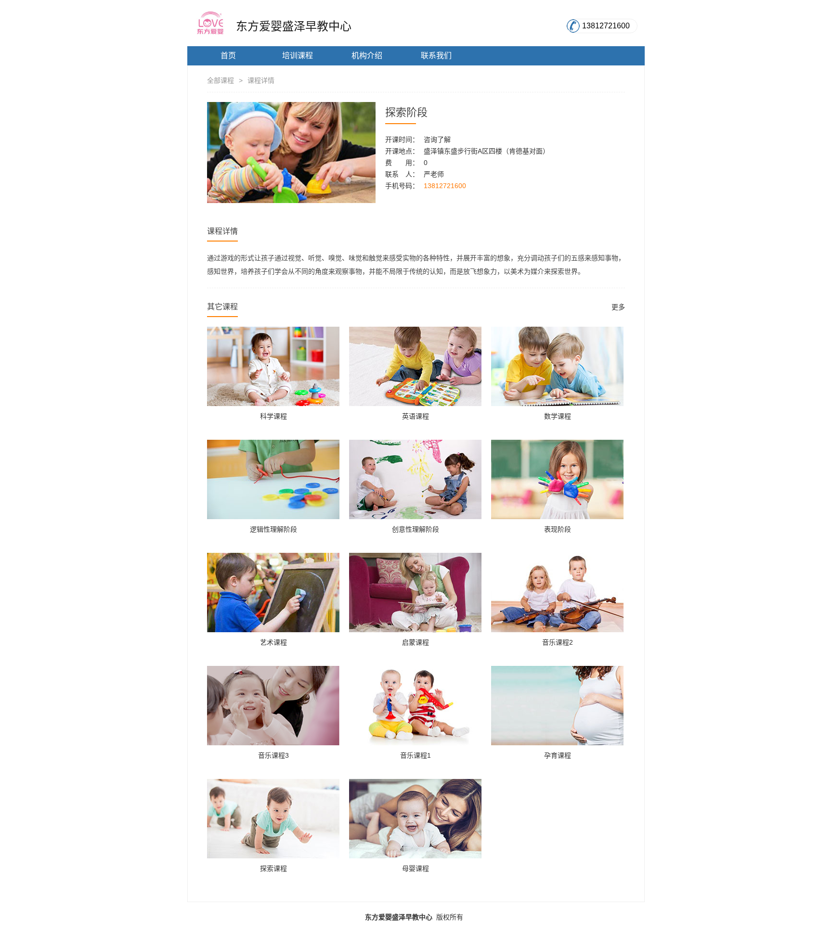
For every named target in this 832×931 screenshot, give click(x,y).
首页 (228, 55)
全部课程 (220, 80)
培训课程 (297, 55)
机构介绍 (366, 55)
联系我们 (436, 55)
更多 (618, 307)
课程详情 (260, 80)
